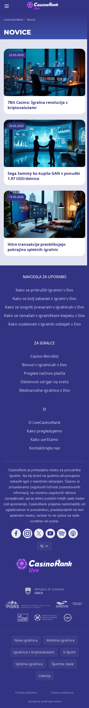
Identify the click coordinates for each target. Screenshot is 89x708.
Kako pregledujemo (44, 431)
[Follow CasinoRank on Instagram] (27, 533)
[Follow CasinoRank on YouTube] (50, 533)
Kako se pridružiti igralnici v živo (44, 290)
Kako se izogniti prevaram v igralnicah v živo (44, 307)
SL (42, 546)
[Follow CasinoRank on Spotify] (61, 533)
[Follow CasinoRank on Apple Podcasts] (73, 533)
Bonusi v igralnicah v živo (44, 364)
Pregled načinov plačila (44, 373)
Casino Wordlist (44, 356)
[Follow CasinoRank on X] (39, 533)
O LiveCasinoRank (44, 422)
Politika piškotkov (26, 692)
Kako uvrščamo (44, 439)
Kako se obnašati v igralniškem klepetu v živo (44, 315)
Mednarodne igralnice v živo (44, 390)
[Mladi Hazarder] (23, 617)
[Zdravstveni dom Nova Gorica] (46, 617)
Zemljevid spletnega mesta (44, 701)
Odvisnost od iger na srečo (44, 381)
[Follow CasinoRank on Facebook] (16, 533)
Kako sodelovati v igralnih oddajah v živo (44, 324)
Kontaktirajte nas (44, 448)
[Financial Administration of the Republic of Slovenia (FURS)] (44, 591)
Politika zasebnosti (62, 692)
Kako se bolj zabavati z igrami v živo (44, 298)
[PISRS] (27, 604)
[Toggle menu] (6, 6)
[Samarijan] (69, 604)
